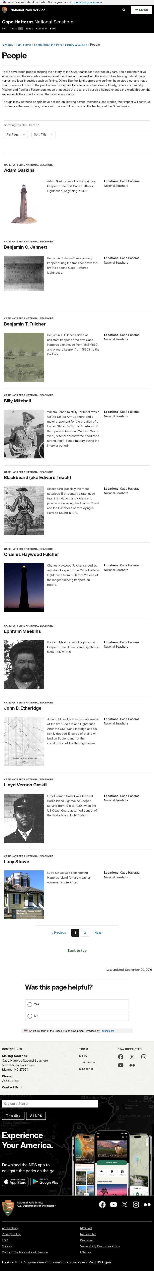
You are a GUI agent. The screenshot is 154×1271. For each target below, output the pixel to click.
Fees (53, 28)
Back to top (77, 950)
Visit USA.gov (99, 1262)
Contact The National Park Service (25, 1252)
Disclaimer (87, 1240)
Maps (29, 28)
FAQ (84, 1055)
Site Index (89, 1062)
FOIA (5, 1240)
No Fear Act (88, 1234)
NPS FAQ (86, 1228)
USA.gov (86, 1252)
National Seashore (37, 21)
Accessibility (10, 1228)
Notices (7, 1246)
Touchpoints (107, 1031)
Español (87, 1068)
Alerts (15, 28)
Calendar (41, 28)
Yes (36, 1004)
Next (98, 933)
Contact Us (11, 1087)
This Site (13, 1116)
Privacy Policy (11, 1234)
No (36, 1016)
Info (4, 28)
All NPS (36, 1116)
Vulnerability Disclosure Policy (100, 1246)
